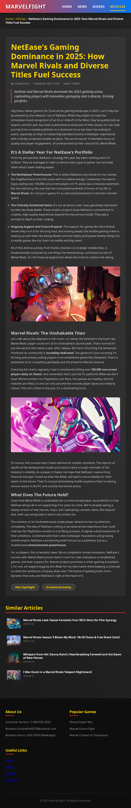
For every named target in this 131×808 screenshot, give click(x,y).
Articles (21, 19)
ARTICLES (118, 6)
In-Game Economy (58, 587)
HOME (67, 6)
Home (9, 19)
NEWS (82, 6)
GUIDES (98, 6)
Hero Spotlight (25, 587)
